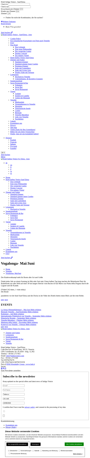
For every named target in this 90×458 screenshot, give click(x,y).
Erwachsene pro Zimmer (10, 9)
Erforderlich (13, 451)
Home (8, 177)
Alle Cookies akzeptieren (74, 444)
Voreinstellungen (26, 451)
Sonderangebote (12, 211)
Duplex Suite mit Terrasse (19, 205)
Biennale (13, 243)
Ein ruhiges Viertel (17, 190)
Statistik (36, 451)
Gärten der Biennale (17, 228)
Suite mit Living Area (18, 203)
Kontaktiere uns (11, 252)
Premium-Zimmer (16, 199)
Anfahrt (13, 224)
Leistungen (10, 207)
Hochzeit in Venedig (17, 209)
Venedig (9, 230)
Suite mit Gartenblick (18, 201)
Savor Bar (14, 218)
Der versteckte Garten (18, 186)
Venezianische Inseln (18, 239)
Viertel (8, 222)
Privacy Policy (11, 427)
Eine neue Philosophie (18, 184)
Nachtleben (14, 247)
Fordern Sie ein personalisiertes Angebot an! (59, 18)
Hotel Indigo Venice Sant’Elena (17, 180)
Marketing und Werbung (50, 451)
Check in (4, 4)
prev (2, 300)
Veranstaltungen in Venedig (20, 232)
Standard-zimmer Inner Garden (21, 196)
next (6, 300)
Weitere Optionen (9, 22)
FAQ (7, 254)
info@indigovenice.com (15, 356)
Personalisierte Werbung (18, 453)
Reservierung (6, 24)
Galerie (8, 249)
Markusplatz (14, 235)
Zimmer (4, 13)
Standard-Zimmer (16, 194)
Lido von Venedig (17, 245)
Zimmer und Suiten (13, 192)
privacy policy (30, 407)
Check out (5, 7)
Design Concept (16, 188)
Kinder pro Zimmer (8, 11)
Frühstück (14, 216)
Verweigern (35, 444)
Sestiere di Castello (17, 226)
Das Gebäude (15, 182)
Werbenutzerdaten (67, 451)
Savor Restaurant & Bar (14, 213)
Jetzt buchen (5, 33)
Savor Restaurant (16, 220)
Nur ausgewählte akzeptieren (17, 444)
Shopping (13, 237)
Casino (12, 241)
